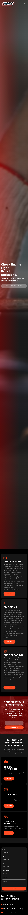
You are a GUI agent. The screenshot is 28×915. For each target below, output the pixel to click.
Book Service (9, 594)
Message (4, 878)
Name (3, 849)
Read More (9, 778)
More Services (14, 727)
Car (3, 863)
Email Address (6, 870)
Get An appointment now (14, 286)
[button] (24, 4)
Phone (4, 856)
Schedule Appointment (14, 723)
